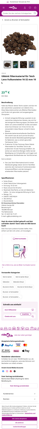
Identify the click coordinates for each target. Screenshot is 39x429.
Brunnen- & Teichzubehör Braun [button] (12, 297)
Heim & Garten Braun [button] (22, 277)
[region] (19, 416)
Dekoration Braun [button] (18, 282)
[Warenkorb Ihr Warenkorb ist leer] (35, 7)
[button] (19, 393)
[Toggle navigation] (3, 7)
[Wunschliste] (30, 7)
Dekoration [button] (6, 282)
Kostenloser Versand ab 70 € (20, 2)
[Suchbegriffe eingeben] (34, 13)
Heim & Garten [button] (7, 277)
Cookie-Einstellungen (19, 427)
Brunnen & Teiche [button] (8, 287)
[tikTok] (15, 371)
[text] (5, 93)
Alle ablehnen (19, 423)
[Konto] (24, 7)
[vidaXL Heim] (12, 7)
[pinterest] (11, 371)
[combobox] (19, 13)
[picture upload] (20, 251)
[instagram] (7, 371)
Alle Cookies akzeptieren (19, 419)
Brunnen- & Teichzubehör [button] (11, 292)
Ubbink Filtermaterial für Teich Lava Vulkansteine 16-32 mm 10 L (18, 79)
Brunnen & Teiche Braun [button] (25, 287)
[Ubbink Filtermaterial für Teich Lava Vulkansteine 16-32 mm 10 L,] (19, 42)
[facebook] (3, 371)
